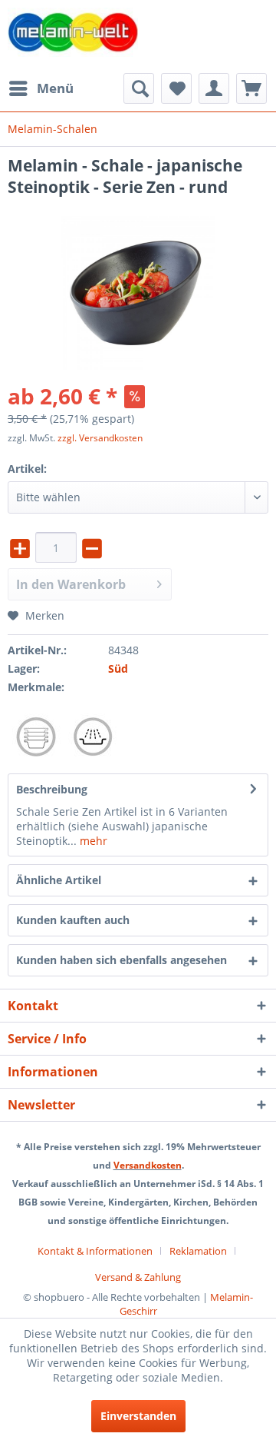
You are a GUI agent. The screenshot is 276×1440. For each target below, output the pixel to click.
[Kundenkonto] (214, 88)
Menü (55, 88)
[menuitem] (40, 88)
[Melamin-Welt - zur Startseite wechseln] (73, 36)
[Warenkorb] (251, 88)
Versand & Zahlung (138, 1277)
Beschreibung (51, 789)
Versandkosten (147, 1165)
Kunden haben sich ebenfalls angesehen (121, 960)
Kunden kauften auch (73, 920)
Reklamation (198, 1251)
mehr (92, 840)
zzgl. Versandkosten (100, 437)
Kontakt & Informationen (95, 1251)
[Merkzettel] (176, 88)
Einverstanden (138, 1415)
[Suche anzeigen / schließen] (138, 88)
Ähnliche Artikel (58, 880)
